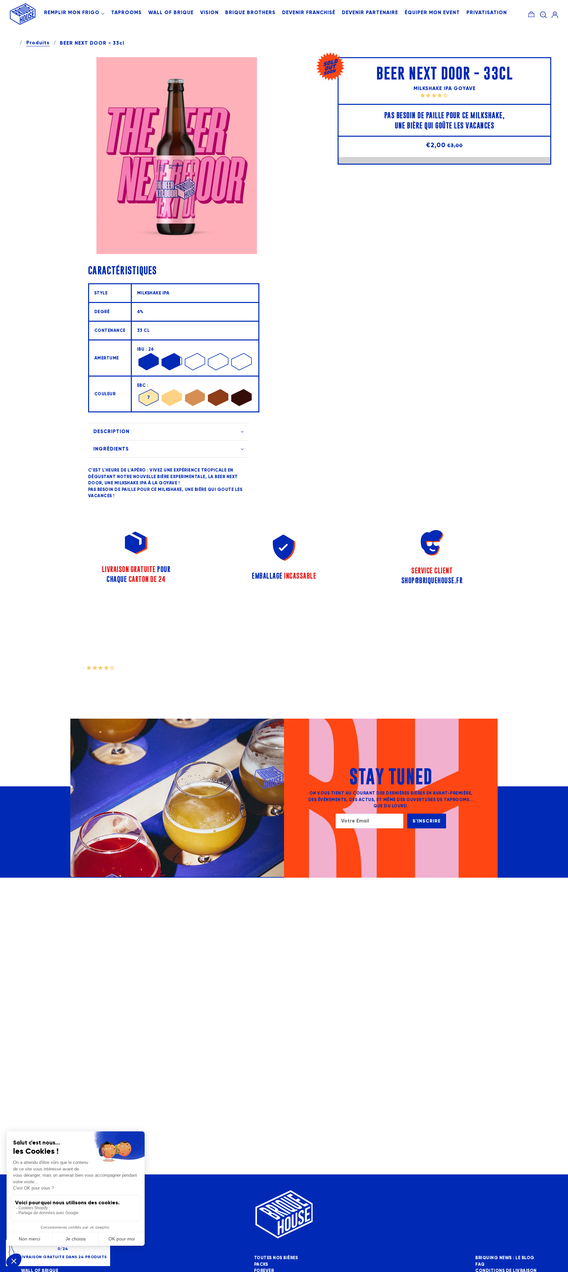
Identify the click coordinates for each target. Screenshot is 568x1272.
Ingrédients (111, 449)
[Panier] (531, 13)
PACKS (261, 1264)
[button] (434, 95)
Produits (38, 43)
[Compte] (555, 14)
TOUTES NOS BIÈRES (276, 1257)
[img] (543, 14)
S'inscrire (427, 821)
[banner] (23, 23)
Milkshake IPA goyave (445, 88)
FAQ (480, 1264)
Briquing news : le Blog (504, 1257)
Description (111, 431)
